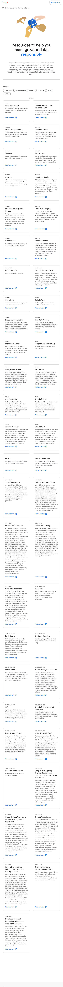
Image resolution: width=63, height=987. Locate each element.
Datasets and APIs (21, 90)
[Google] (5, 3)
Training (7, 94)
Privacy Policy (55, 2)
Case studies (8, 90)
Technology (41, 90)
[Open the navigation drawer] (3, 8)
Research (31, 90)
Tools (49, 90)
